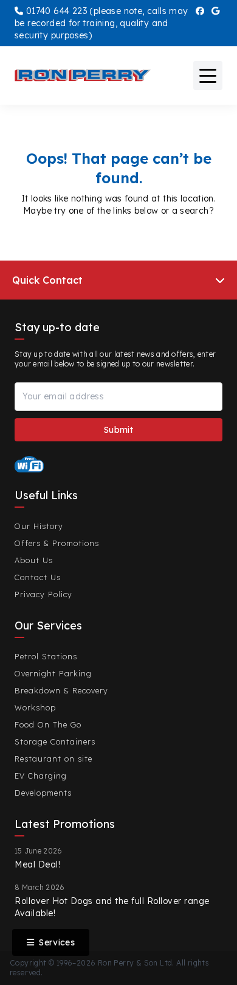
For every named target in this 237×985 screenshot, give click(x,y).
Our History (39, 526)
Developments (43, 792)
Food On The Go (48, 724)
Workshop (35, 707)
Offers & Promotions (57, 543)
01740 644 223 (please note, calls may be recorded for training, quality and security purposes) (101, 23)
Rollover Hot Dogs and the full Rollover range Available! (112, 907)
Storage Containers (55, 741)
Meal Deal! (37, 864)
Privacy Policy (43, 594)
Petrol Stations (46, 656)
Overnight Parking (53, 673)
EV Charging (41, 775)
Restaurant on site (53, 758)
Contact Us (38, 577)
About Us (34, 560)
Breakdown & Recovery (61, 690)
